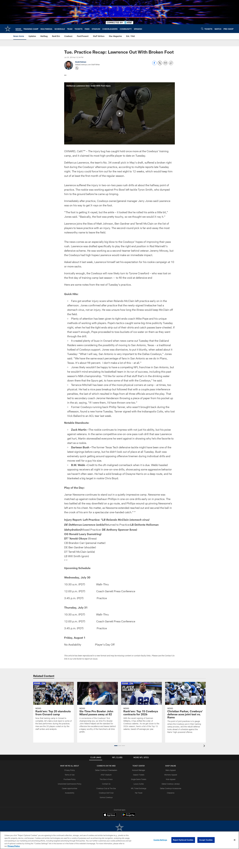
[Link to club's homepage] (7, 28)
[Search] (202, 29)
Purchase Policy (70, 779)
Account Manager (138, 770)
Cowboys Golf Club (106, 793)
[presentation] (205, 746)
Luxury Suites (139, 784)
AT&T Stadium (106, 775)
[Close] (235, 840)
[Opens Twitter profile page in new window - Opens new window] (77, 68)
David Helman (80, 62)
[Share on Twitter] (160, 64)
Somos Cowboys (106, 797)
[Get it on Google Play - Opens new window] (129, 816)
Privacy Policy (69, 770)
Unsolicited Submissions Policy (69, 784)
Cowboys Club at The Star (106, 788)
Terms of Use (69, 775)
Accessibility (69, 793)
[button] (119, 113)
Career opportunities (69, 788)
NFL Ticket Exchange (138, 788)
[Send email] (165, 64)
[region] (119, 840)
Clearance (170, 793)
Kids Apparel (170, 779)
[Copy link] (171, 63)
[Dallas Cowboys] (119, 827)
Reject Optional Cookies (183, 840)
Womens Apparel (170, 775)
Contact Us (106, 784)
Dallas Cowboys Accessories (170, 788)
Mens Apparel (171, 770)
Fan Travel (138, 793)
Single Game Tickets (138, 779)
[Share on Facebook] (154, 64)
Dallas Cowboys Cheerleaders (106, 770)
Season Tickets (138, 775)
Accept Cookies (206, 840)
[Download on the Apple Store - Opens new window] (110, 815)
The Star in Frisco (106, 779)
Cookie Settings (160, 840)
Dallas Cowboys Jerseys (171, 784)
